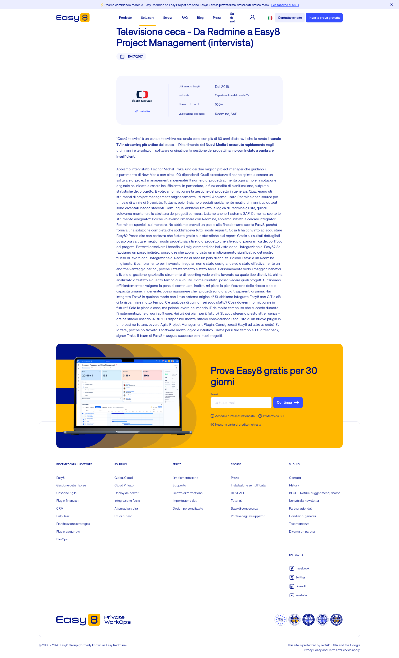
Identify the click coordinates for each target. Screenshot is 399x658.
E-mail (214, 394)
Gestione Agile (66, 493)
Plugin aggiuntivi (68, 531)
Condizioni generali (302, 516)
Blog (200, 17)
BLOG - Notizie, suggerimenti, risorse (314, 493)
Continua (284, 402)
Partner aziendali (300, 508)
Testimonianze (299, 524)
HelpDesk (63, 516)
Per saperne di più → (285, 5)
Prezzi (217, 17)
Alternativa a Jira (126, 508)
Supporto (179, 485)
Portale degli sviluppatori (248, 516)
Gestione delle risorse (71, 485)
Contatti (295, 478)
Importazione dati (185, 500)
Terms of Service (339, 650)
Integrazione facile (127, 500)
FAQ (184, 17)
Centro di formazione (188, 493)
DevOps (61, 539)
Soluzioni (147, 17)
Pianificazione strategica (73, 524)
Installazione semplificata (248, 485)
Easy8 (60, 478)
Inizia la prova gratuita (324, 17)
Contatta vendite (290, 17)
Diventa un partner (302, 531)
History (294, 485)
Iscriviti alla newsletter (304, 500)
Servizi (167, 17)
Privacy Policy (312, 650)
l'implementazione (185, 478)
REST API (237, 493)
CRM (59, 508)
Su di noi (232, 17)
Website (145, 111)
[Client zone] (252, 17)
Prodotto (125, 17)
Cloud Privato (124, 485)
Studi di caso (123, 516)
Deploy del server (127, 493)
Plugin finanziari (67, 500)
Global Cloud (124, 478)
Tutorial (236, 500)
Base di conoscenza (244, 508)
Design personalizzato (188, 508)
